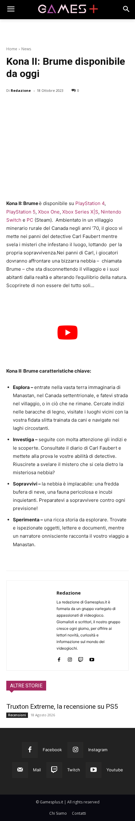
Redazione (21, 90)
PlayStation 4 (90, 203)
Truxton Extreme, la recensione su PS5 (62, 706)
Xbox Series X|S (80, 212)
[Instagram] (70, 658)
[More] (85, 106)
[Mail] (20, 770)
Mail (37, 769)
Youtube (114, 769)
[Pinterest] (41, 106)
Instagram (97, 749)
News (26, 49)
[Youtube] (91, 658)
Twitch (73, 769)
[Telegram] (70, 106)
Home (11, 49)
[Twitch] (80, 658)
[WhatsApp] (56, 106)
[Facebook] (12, 106)
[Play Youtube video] (67, 332)
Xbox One (49, 212)
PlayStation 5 (20, 212)
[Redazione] (31, 625)
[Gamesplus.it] (67, 9)
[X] (27, 106)
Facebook (52, 749)
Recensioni (17, 715)
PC (30, 220)
